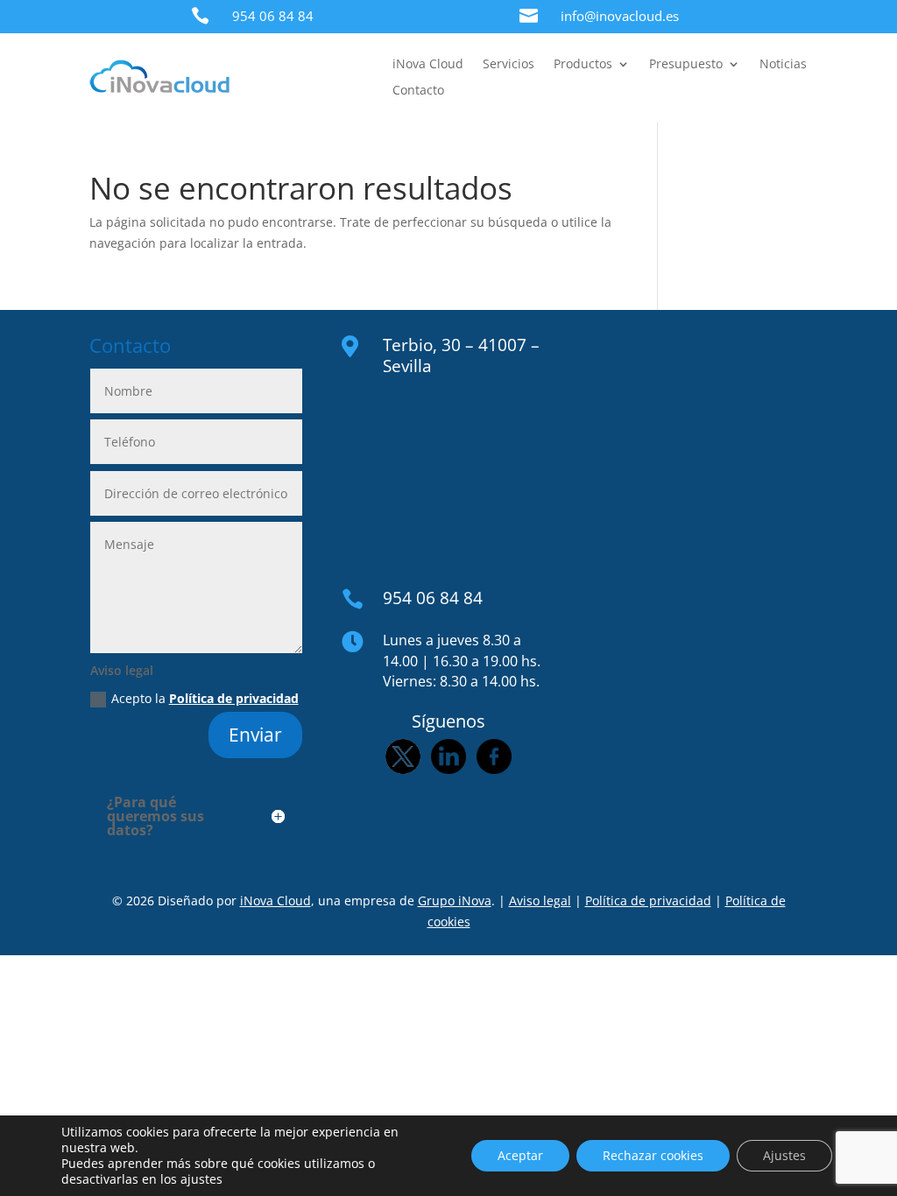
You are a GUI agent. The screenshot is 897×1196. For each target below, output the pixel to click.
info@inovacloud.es (620, 16)
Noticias (783, 65)
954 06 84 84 (273, 16)
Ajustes (784, 1155)
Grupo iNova (454, 900)
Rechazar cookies (653, 1155)
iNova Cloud (427, 65)
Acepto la (205, 698)
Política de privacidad (234, 698)
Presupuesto (686, 65)
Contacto (418, 91)
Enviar (255, 734)
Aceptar (520, 1155)
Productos (583, 65)
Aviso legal (540, 900)
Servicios (508, 65)
